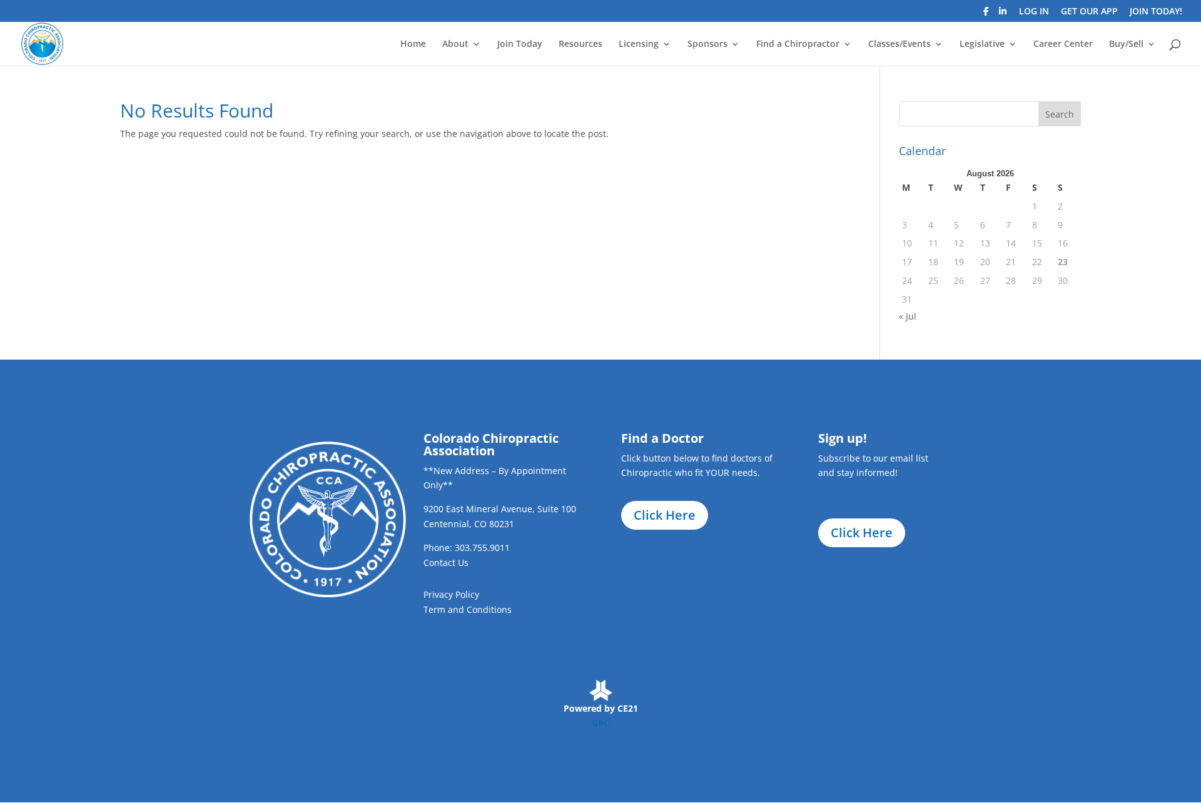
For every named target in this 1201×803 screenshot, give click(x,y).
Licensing (639, 44)
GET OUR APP (1089, 12)
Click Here (665, 515)
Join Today (519, 44)
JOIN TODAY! (1156, 12)
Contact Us (446, 562)
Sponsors (707, 44)
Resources (580, 44)
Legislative (982, 44)
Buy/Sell (1126, 44)
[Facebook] (986, 15)
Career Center (1063, 44)
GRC (600, 723)
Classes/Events (899, 44)
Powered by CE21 (601, 708)
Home (413, 44)
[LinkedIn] (1002, 15)
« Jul (907, 316)
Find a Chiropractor (797, 44)
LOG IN (1034, 12)
